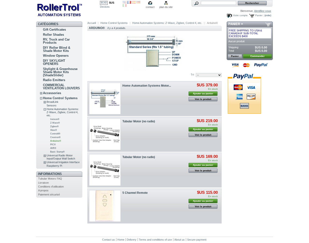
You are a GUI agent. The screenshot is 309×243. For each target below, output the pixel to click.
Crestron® (55, 137)
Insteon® (54, 119)
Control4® (55, 133)
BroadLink (52, 101)
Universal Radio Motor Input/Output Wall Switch (61, 157)
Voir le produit (203, 99)
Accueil (91, 22)
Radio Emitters (54, 80)
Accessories (52, 93)
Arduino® (55, 141)
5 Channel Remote (135, 192)
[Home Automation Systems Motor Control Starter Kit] (105, 98)
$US (111, 2)
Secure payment (196, 239)
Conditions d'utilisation (51, 186)
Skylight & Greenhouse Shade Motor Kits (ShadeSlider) (60, 72)
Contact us (108, 239)
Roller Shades (53, 34)
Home (120, 239)
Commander (257, 56)
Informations (50, 174)
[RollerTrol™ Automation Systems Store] (68, 10)
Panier (234, 24)
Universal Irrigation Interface (63, 162)
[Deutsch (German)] (138, 2)
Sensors (51, 105)
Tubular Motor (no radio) (138, 121)
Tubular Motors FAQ (50, 178)
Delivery (131, 239)
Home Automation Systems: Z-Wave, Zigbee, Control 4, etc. (63, 112)
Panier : (259, 15)
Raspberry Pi (54, 165)
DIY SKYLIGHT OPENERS (54, 62)
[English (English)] (124, 2)
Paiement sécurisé (49, 194)
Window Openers (56, 55)
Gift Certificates (54, 29)
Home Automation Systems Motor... (146, 85)
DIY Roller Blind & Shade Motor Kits (56, 49)
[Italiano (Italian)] (124, 5)
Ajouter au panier (203, 93)
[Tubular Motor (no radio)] (105, 134)
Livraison (43, 182)
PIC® (53, 144)
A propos (43, 190)
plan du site (166, 7)
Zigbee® (54, 126)
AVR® (53, 148)
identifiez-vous (262, 10)
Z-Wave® (55, 123)
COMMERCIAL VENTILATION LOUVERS (61, 86)
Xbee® (53, 130)
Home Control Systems (60, 98)
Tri (192, 74)
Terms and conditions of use (155, 239)
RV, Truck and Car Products (56, 41)
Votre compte (240, 15)
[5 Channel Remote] (105, 206)
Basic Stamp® (57, 152)
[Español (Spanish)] (134, 2)
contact (150, 7)
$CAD (104, 2)
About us (179, 239)
